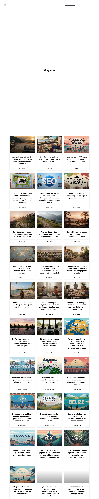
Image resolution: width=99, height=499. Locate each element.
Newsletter (93, 4)
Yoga (77, 4)
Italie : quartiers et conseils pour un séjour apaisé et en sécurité (77, 195)
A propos (84, 4)
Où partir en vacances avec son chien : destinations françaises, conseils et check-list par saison (49, 197)
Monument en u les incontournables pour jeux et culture (49, 380)
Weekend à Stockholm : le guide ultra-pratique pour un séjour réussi (22, 452)
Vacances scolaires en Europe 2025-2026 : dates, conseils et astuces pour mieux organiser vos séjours (77, 343)
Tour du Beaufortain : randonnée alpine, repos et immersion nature (49, 234)
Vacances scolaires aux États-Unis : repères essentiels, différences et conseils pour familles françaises (22, 197)
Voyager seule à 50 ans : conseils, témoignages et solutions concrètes (76, 159)
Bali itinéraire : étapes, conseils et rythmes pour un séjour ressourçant (22, 234)
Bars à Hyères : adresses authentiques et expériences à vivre (77, 234)
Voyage (69, 4)
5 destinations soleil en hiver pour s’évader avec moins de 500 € (49, 159)
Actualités (59, 4)
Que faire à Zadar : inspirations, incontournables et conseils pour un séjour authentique (49, 491)
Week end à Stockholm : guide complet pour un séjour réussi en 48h (22, 380)
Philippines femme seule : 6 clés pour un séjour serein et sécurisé (22, 305)
